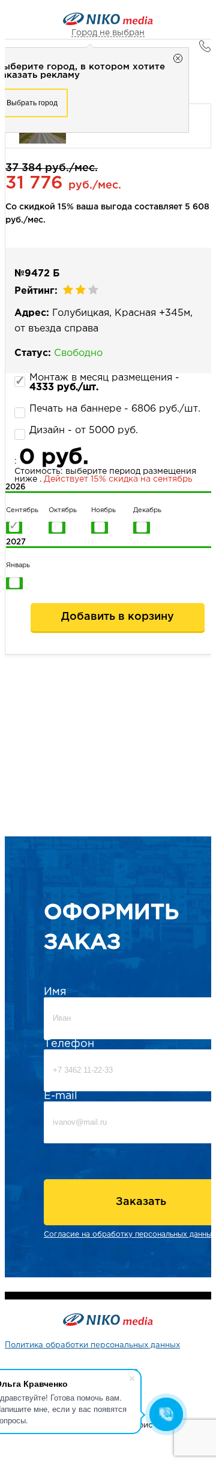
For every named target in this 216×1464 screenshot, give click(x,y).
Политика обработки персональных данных (92, 1345)
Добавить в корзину (117, 617)
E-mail (60, 1096)
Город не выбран (108, 32)
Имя (55, 992)
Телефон (69, 1044)
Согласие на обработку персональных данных (130, 1234)
